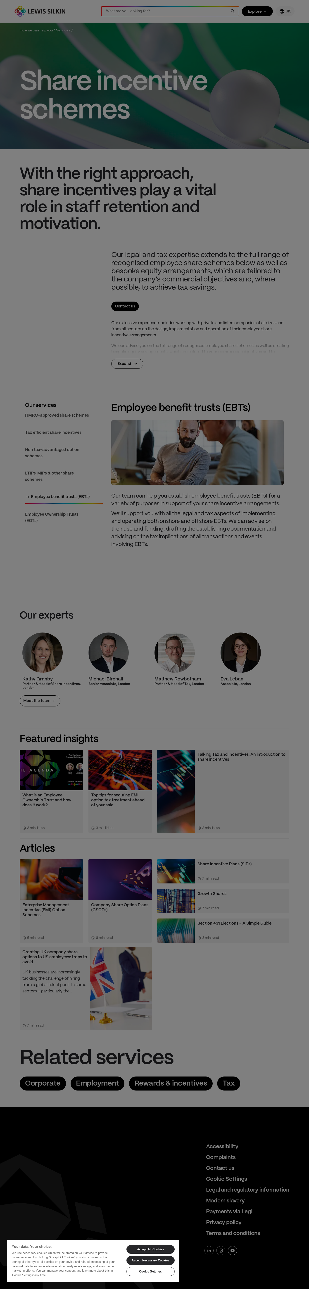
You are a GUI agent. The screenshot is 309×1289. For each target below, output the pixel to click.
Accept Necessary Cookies (150, 1260)
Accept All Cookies (150, 1249)
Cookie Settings (150, 1271)
